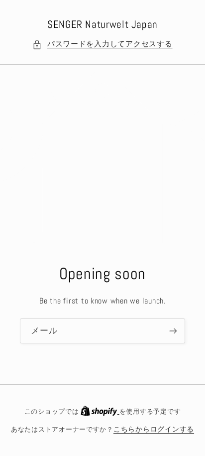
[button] (102, 44)
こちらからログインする (153, 429)
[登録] (173, 330)
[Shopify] (100, 411)
